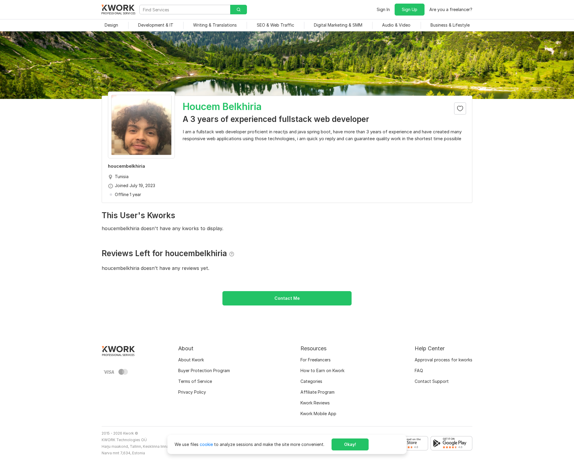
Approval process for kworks (443, 359)
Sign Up (409, 9)
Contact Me (287, 298)
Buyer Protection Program (204, 370)
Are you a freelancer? (450, 9)
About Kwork (191, 359)
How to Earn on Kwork (322, 370)
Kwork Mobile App (318, 413)
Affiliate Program (317, 392)
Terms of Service (195, 381)
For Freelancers (315, 359)
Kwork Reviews (315, 402)
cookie (206, 444)
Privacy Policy (192, 392)
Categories (311, 381)
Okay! (350, 444)
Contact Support (432, 381)
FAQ (419, 370)
